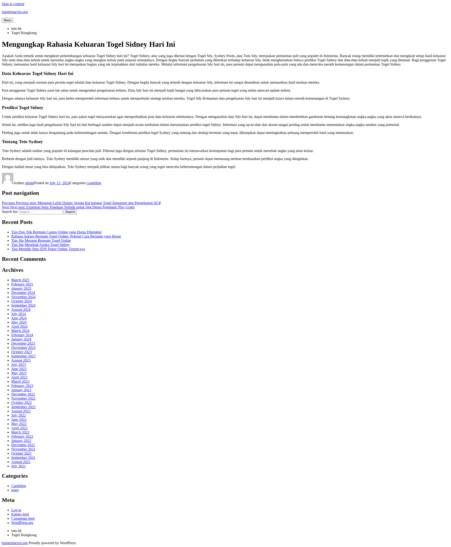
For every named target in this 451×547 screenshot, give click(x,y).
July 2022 (18, 415)
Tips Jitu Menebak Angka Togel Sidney (40, 245)
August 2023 (21, 360)
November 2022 (23, 398)
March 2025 (20, 280)
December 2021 (23, 445)
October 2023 (21, 352)
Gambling (93, 183)
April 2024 (19, 326)
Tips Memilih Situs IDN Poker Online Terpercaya (48, 249)
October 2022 (21, 403)
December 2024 (23, 293)
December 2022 (23, 394)
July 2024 (18, 314)
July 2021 (18, 466)
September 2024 (23, 305)
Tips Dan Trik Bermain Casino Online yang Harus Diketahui (56, 232)
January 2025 (21, 288)
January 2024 (21, 339)
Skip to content (13, 4)
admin (29, 183)
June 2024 (19, 318)
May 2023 (19, 373)
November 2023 (23, 348)
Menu (7, 20)
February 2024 (22, 335)
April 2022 (19, 428)
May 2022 (19, 424)
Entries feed (20, 514)
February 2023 (22, 386)
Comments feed (23, 518)
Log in (16, 510)
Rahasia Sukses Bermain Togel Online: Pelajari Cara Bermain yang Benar (66, 236)
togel (15, 490)
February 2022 (22, 436)
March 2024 (20, 331)
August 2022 (21, 411)
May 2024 (19, 322)
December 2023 (23, 343)
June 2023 (19, 369)
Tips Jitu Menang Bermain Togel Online (41, 240)
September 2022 (23, 407)
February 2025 (22, 284)
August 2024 (21, 310)
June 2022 (19, 420)
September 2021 (23, 458)
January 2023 (21, 390)
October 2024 (21, 301)
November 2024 (23, 297)
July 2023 (18, 365)
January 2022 (21, 441)
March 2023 (20, 381)
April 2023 (19, 377)
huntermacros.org (15, 12)
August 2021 (21, 462)
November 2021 (23, 449)
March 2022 (20, 432)
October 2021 (21, 453)
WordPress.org (22, 523)
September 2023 (23, 356)
